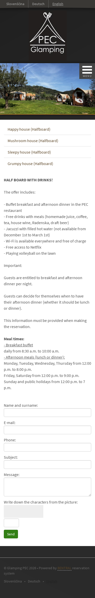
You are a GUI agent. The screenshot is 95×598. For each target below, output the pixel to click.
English (57, 4)
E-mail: (9, 422)
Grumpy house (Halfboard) (30, 163)
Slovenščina (15, 4)
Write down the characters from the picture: (41, 502)
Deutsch (38, 4)
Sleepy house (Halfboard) (29, 152)
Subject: (11, 457)
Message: (12, 474)
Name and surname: (21, 405)
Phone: (10, 439)
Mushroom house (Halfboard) (33, 140)
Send (11, 534)
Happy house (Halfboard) (29, 129)
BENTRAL (64, 568)
